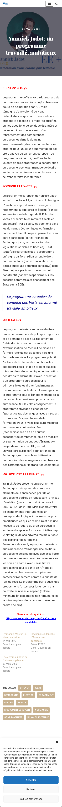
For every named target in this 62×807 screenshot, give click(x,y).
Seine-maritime (13, 717)
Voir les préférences (31, 798)
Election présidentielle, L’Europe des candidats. (43, 637)
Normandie (41, 710)
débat (37, 688)
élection (28, 695)
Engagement (46, 695)
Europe (8, 702)
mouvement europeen (17, 710)
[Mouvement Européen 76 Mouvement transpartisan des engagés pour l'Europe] (6, 3)
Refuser (31, 789)
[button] (57, 742)
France (22, 702)
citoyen (24, 688)
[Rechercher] (56, 3)
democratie (11, 695)
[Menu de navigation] (49, 4)
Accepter (31, 780)
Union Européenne (38, 717)
